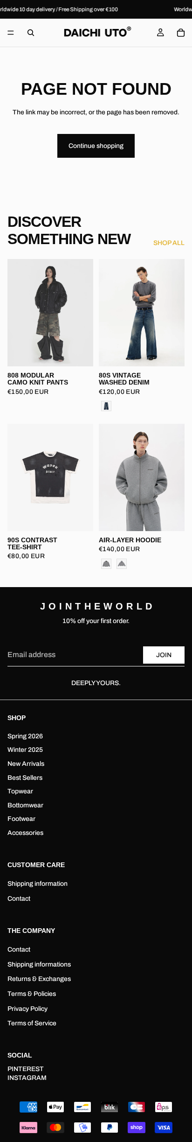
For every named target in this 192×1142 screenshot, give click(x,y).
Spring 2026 (25, 735)
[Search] (31, 32)
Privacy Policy (27, 1008)
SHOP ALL (169, 242)
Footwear (21, 818)
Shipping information (37, 883)
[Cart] (181, 32)
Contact (18, 898)
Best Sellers (24, 777)
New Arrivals (25, 763)
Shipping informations (39, 963)
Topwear (20, 791)
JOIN (163, 655)
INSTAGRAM (27, 1077)
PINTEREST (25, 1068)
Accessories (25, 832)
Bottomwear (25, 804)
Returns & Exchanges (39, 978)
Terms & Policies (31, 993)
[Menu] (10, 33)
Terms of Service (31, 1023)
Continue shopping (96, 145)
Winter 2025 (25, 749)
